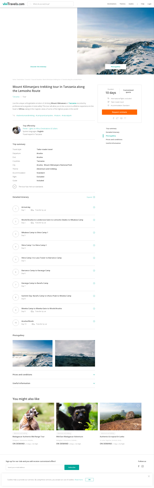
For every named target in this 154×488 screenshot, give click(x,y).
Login (149, 4)
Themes (123, 4)
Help (142, 4)
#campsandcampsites (44, 115)
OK (89, 479)
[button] (92, 353)
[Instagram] (142, 466)
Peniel (25, 128)
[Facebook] (138, 466)
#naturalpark (67, 115)
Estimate (119, 112)
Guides (131, 4)
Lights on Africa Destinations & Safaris (43, 128)
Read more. (79, 480)
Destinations (111, 4)
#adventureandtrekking (25, 115)
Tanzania (16, 96)
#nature (57, 115)
